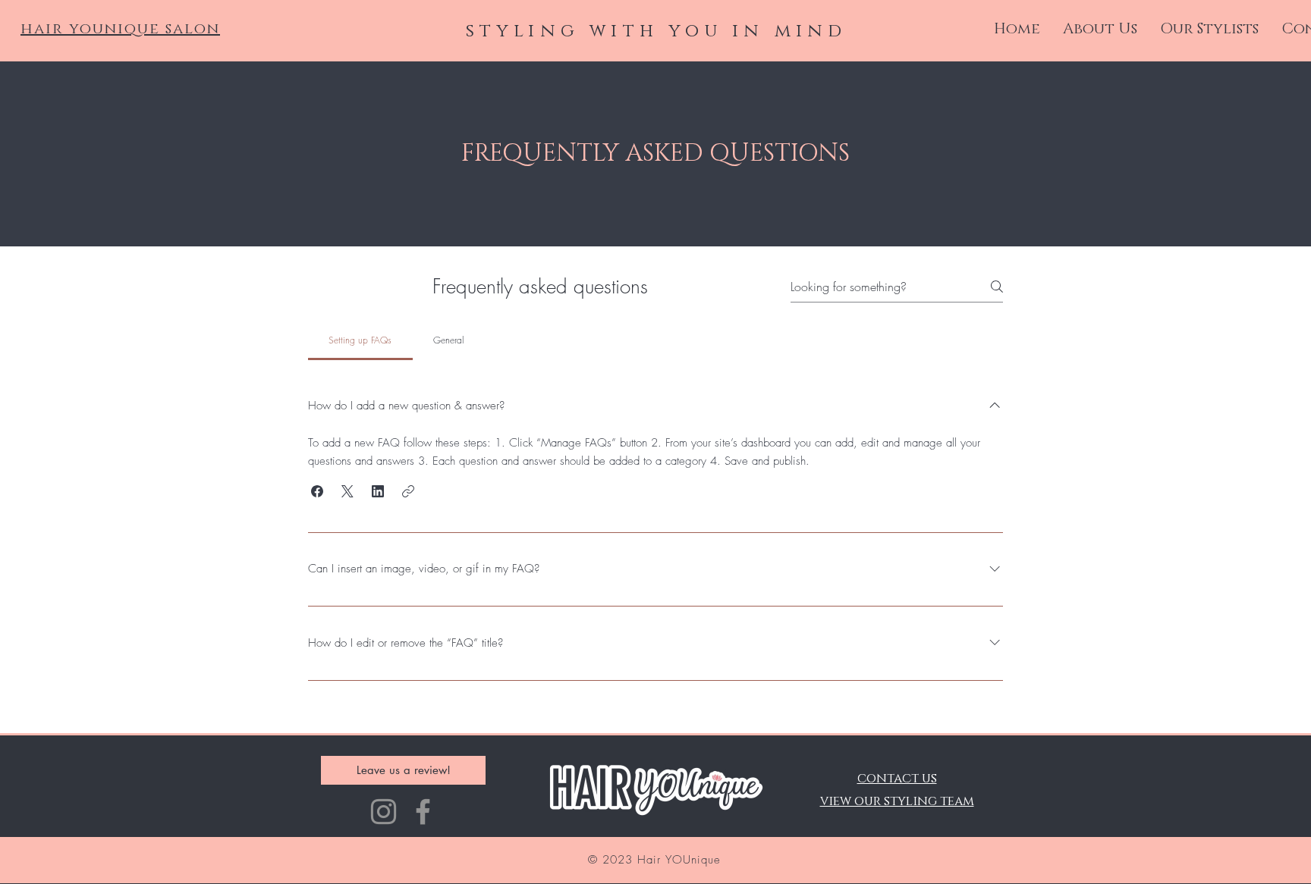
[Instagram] (383, 812)
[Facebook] (423, 812)
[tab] (360, 340)
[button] (317, 491)
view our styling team (897, 801)
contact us (897, 778)
